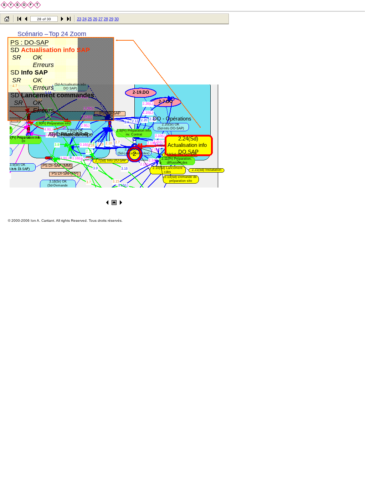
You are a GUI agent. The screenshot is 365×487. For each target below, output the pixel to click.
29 (111, 19)
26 (95, 19)
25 (90, 19)
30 (116, 19)
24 (84, 19)
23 (79, 19)
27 (100, 19)
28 (106, 19)
